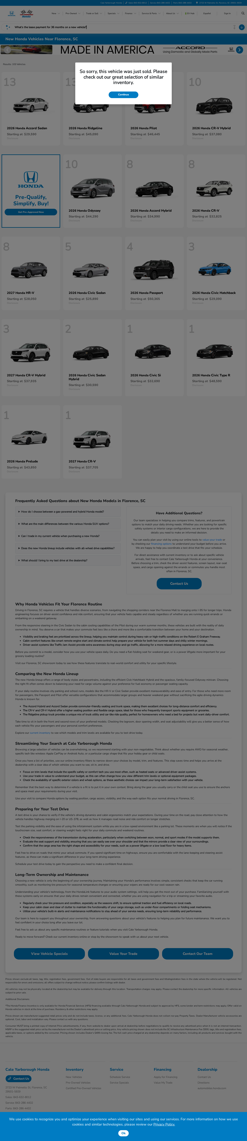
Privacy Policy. (164, 1124)
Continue (123, 94)
